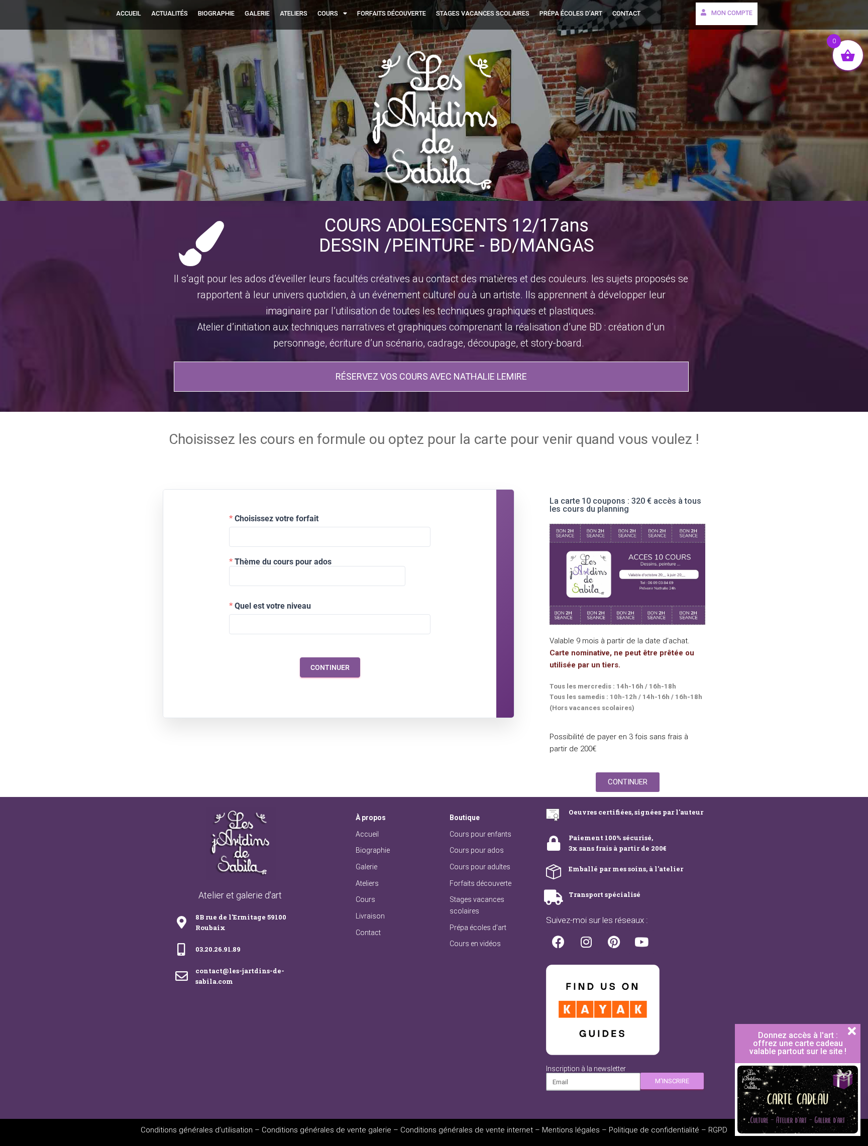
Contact (626, 13)
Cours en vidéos (475, 944)
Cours (327, 13)
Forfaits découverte (391, 13)
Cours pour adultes (480, 867)
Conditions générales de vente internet (466, 1129)
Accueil (128, 13)
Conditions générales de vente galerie (326, 1129)
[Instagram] (586, 942)
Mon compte (731, 13)
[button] (431, 377)
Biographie (216, 13)
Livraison (370, 916)
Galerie (257, 13)
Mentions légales (571, 1129)
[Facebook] (558, 942)
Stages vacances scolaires (482, 13)
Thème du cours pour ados (283, 562)
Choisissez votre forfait (276, 519)
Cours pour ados (477, 850)
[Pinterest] (613, 942)
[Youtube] (641, 942)
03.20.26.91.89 (218, 949)
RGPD (717, 1129)
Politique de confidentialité (654, 1129)
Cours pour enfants (480, 834)
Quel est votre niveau (273, 606)
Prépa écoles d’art (570, 13)
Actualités (169, 13)
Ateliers (293, 13)
